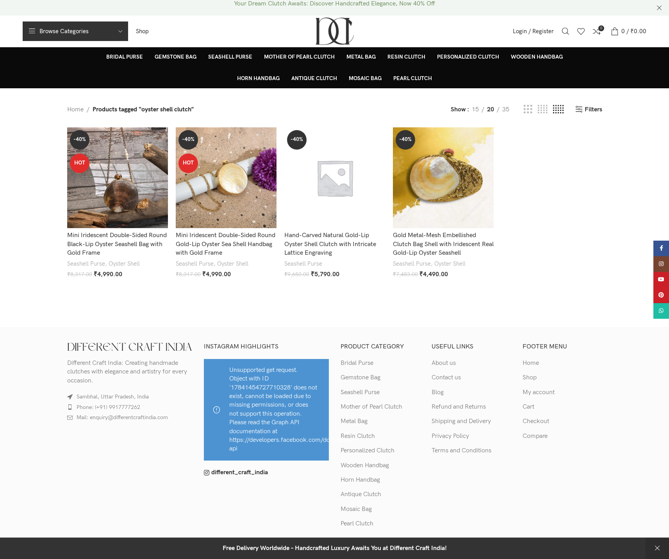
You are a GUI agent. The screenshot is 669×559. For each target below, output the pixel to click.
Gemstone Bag (360, 377)
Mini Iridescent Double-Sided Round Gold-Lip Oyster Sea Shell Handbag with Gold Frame (225, 244)
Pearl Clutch (357, 523)
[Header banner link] (334, 8)
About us (444, 363)
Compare (535, 436)
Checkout (536, 421)
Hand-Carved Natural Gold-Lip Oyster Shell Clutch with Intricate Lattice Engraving (330, 244)
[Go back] (77, 67)
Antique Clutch (361, 494)
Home (75, 109)
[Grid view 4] (542, 110)
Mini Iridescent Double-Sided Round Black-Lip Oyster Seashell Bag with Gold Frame (117, 244)
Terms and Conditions (461, 450)
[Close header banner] (659, 8)
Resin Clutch (358, 436)
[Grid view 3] (528, 110)
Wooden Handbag (365, 465)
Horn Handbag (360, 480)
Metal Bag (354, 421)
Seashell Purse (86, 264)
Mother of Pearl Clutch (371, 407)
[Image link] (129, 346)
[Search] (565, 31)
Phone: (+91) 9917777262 (108, 407)
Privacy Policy (450, 436)
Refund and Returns (459, 407)
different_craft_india (239, 472)
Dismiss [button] (657, 548)
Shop (530, 377)
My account (539, 392)
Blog (438, 392)
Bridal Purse (357, 363)
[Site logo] (334, 31)
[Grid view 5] (558, 110)
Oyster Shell (124, 264)
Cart (528, 407)
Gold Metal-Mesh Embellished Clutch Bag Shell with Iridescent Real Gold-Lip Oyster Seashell (443, 244)
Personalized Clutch (367, 450)
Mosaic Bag (356, 509)
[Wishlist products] (581, 31)
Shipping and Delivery (461, 421)
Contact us (446, 377)
